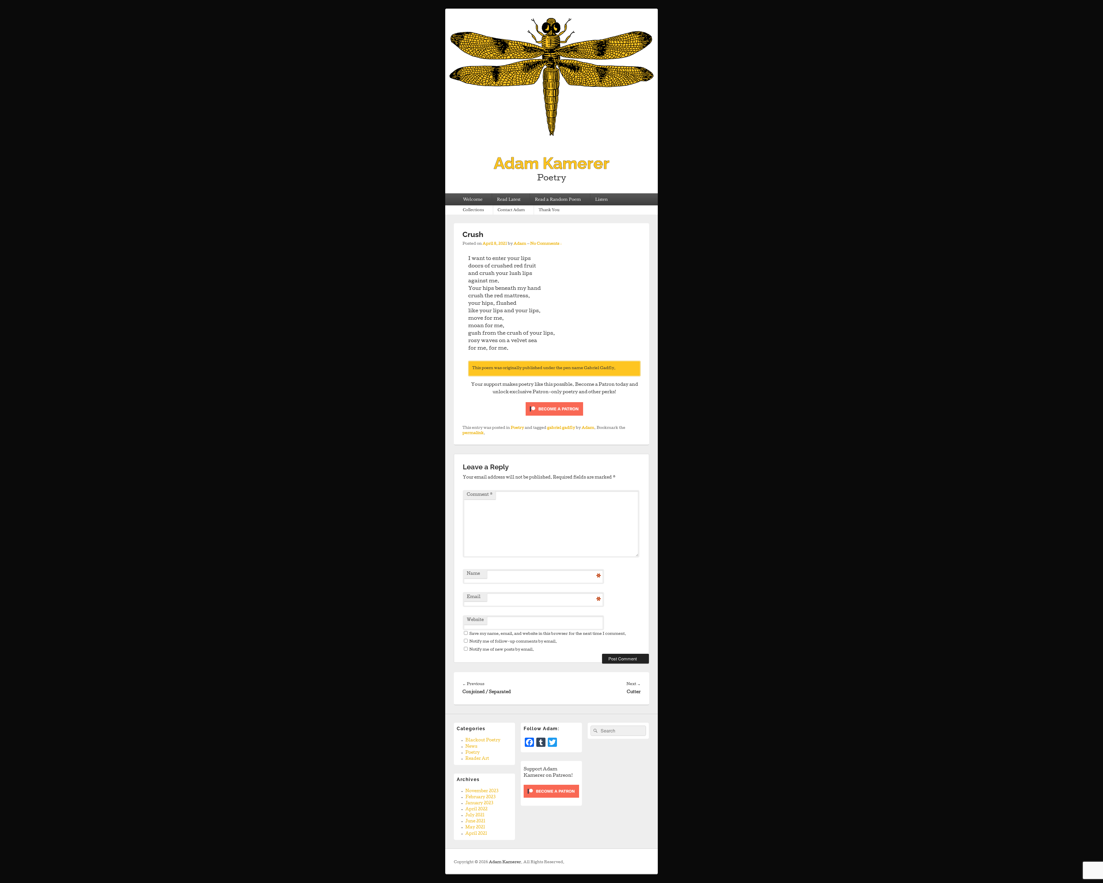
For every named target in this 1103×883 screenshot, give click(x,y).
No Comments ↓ (546, 244)
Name (473, 574)
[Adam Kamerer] (551, 144)
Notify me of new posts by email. (501, 650)
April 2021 (476, 834)
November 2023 (481, 791)
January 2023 (479, 803)
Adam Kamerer (552, 163)
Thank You (549, 209)
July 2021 (475, 815)
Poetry (517, 428)
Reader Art (477, 759)
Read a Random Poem (558, 199)
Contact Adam (511, 209)
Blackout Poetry (482, 741)
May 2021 (475, 828)
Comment (480, 495)
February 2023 (480, 797)
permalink (473, 433)
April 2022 (476, 809)
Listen (601, 199)
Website (475, 620)
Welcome (473, 199)
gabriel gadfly (561, 428)
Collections (473, 209)
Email (474, 597)
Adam (520, 244)
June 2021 (475, 822)
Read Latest (508, 199)
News (471, 747)
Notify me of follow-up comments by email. (513, 642)
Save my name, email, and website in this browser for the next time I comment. (547, 634)
